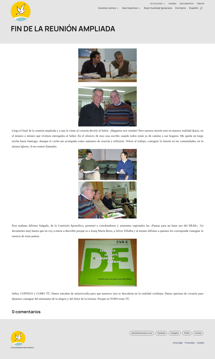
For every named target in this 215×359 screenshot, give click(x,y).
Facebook (161, 333)
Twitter (187, 333)
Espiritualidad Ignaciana (158, 8)
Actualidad (156, 4)
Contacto (180, 8)
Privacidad (189, 342)
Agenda (173, 4)
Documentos (187, 4)
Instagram (175, 333)
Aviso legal (178, 342)
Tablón (200, 4)
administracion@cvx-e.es (141, 333)
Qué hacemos (130, 8)
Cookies (200, 342)
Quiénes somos (107, 8)
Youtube (198, 333)
